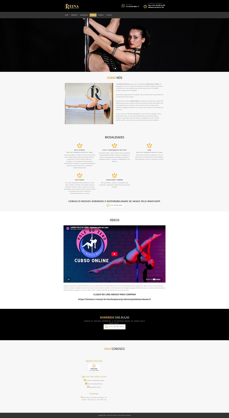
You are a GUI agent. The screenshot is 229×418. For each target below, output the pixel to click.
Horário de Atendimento (155, 3)
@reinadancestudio (95, 387)
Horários (101, 15)
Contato (109, 15)
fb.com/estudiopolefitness (95, 384)
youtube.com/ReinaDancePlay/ (95, 380)
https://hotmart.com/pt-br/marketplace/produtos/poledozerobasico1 (114, 299)
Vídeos (93, 15)
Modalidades (84, 15)
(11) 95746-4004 (131, 6)
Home (66, 15)
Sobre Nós (74, 15)
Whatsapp (129, 4)
